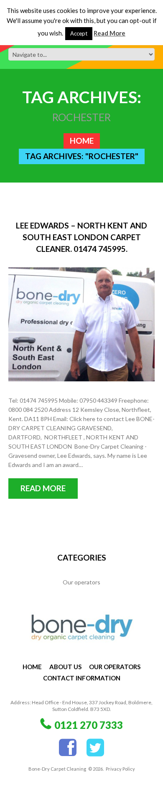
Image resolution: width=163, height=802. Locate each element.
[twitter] (95, 748)
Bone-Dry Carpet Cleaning (57, 769)
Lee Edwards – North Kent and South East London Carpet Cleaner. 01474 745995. (81, 237)
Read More (109, 33)
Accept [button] (78, 33)
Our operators (81, 582)
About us (65, 666)
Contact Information (81, 678)
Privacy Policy (120, 769)
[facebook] (67, 748)
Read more (43, 488)
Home (82, 141)
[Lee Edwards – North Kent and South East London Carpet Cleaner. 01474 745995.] (81, 324)
